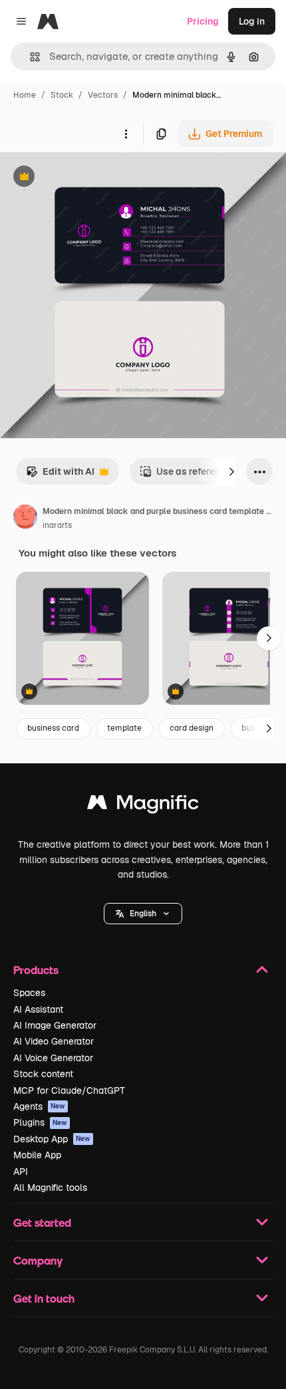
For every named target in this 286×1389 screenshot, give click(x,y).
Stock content (43, 1074)
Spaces (29, 993)
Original (85, 178)
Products (36, 970)
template (124, 728)
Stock (62, 95)
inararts (57, 525)
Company (38, 1260)
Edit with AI (60, 475)
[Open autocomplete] (29, 57)
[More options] (125, 133)
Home (24, 95)
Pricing (203, 21)
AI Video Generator (53, 1041)
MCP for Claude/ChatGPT (69, 1090)
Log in (252, 21)
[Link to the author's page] (25, 519)
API (20, 1172)
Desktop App (51, 1139)
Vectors (103, 95)
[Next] (231, 471)
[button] (143, 913)
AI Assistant (38, 1009)
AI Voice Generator (53, 1058)
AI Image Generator (54, 1025)
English (143, 913)
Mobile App (37, 1155)
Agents (39, 1106)
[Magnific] (143, 805)
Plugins (40, 1122)
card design (192, 728)
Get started (42, 1222)
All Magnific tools (50, 1188)
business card (53, 728)
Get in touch (43, 1298)
